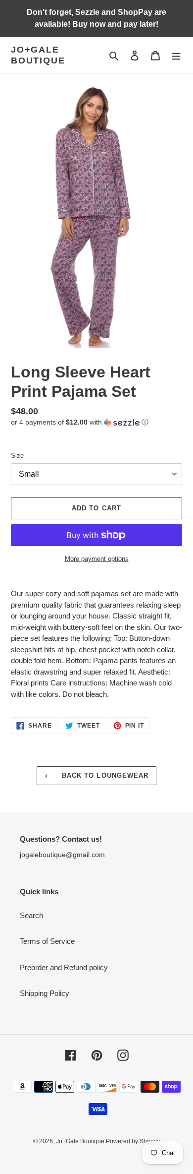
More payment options (97, 558)
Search (31, 915)
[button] (79, 422)
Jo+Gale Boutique (38, 55)
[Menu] (176, 55)
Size (17, 455)
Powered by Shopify (133, 1141)
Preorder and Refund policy (64, 967)
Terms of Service (47, 941)
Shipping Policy (44, 993)
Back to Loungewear (103, 775)
